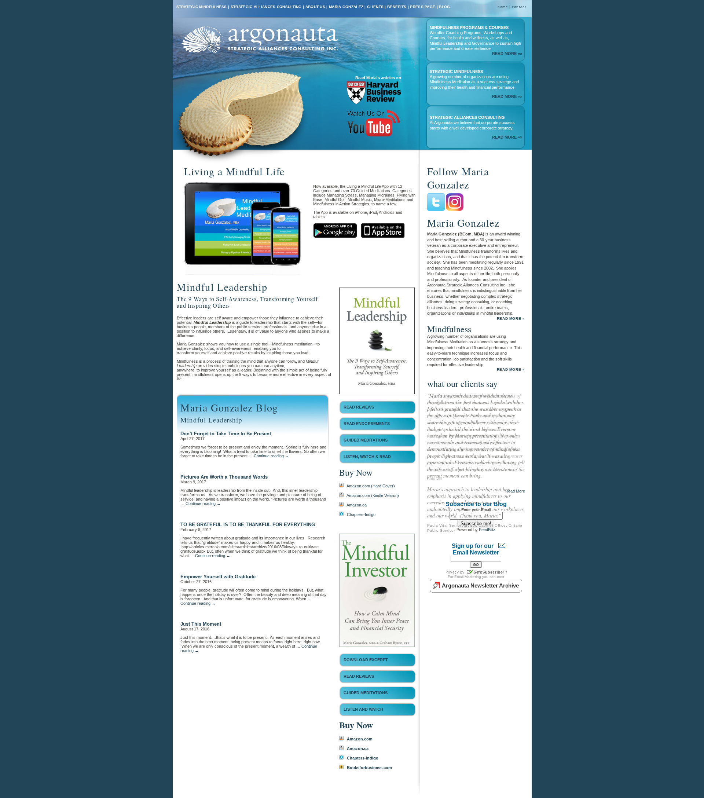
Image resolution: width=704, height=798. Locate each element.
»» (507, 96)
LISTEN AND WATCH (363, 709)
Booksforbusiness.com (369, 767)
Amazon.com (360, 739)
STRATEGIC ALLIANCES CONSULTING (266, 7)
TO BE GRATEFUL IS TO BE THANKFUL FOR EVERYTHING (247, 524)
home (503, 7)
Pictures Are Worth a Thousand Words (224, 477)
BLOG (444, 7)
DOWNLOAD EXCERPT (366, 660)
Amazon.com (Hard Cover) (370, 486)
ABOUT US (315, 7)
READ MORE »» (507, 53)
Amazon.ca (356, 505)
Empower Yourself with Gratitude (218, 576)
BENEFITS (396, 7)
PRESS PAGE (422, 7)
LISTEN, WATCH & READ (367, 456)
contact (519, 7)
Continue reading (271, 456)
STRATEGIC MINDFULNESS (201, 7)
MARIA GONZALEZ (346, 7)
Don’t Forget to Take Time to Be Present (225, 433)
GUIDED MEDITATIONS (366, 440)
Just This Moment (200, 624)
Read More (515, 543)
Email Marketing (467, 629)
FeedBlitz (487, 581)
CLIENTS (375, 7)
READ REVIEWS (359, 407)
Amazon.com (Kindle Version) (372, 495)
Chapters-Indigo (361, 514)
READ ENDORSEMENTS (367, 423)
